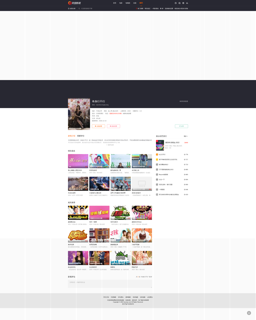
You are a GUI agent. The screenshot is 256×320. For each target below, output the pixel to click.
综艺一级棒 (93, 222)
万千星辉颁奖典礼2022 (166, 169)
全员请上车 (135, 170)
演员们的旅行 (136, 193)
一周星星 (162, 189)
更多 (186, 136)
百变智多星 (93, 170)
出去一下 (162, 179)
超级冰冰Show (137, 222)
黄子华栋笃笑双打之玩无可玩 (168, 159)
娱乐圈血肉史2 (163, 164)
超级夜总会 (72, 222)
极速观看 (113, 126)
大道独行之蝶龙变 (95, 193)
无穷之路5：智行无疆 (165, 184)
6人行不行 (162, 154)
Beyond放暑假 (163, 174)
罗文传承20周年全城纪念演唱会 (169, 194)
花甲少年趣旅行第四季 (118, 193)
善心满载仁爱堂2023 (75, 170)
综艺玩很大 (114, 222)
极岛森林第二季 (115, 170)
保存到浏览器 (184, 101)
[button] (72, 136)
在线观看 (98, 126)
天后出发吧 (72, 193)
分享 (181, 126)
